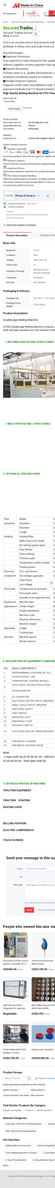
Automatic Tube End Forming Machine (24, 1123)
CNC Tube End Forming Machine (21, 1131)
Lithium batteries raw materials (17, 1095)
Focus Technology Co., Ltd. (39, 1176)
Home (5, 22)
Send (29, 909)
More (5, 1165)
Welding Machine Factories (18, 1145)
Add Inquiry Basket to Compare (21, 224)
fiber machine (37, 1095)
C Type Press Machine (16, 1159)
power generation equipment (16, 1084)
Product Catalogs (46, 1078)
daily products (37, 1089)
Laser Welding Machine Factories (21, 1152)
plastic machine (10, 1089)
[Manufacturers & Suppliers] (27, 5)
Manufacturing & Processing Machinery (27, 22)
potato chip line (38, 1084)
